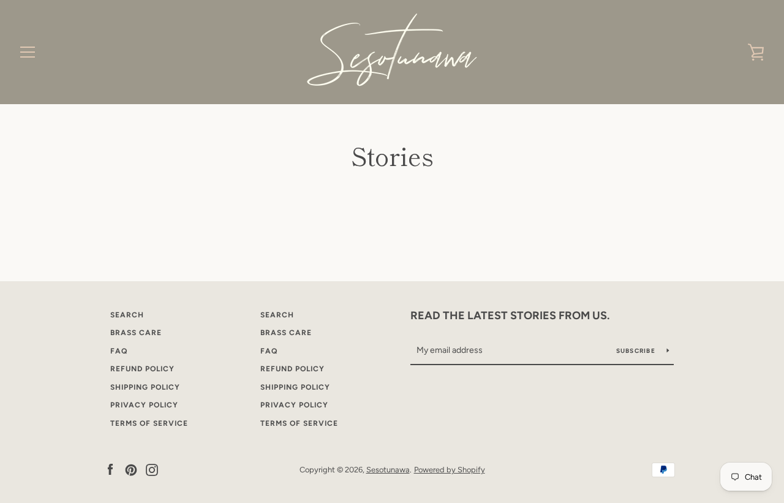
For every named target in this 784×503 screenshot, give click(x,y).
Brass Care (136, 332)
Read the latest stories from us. (509, 315)
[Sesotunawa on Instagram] (152, 469)
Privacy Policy (144, 405)
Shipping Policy (145, 387)
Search (127, 315)
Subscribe (637, 351)
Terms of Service (149, 423)
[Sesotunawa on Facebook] (110, 469)
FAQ (118, 351)
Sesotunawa (388, 469)
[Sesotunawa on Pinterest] (131, 469)
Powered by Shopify (449, 469)
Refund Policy (142, 369)
